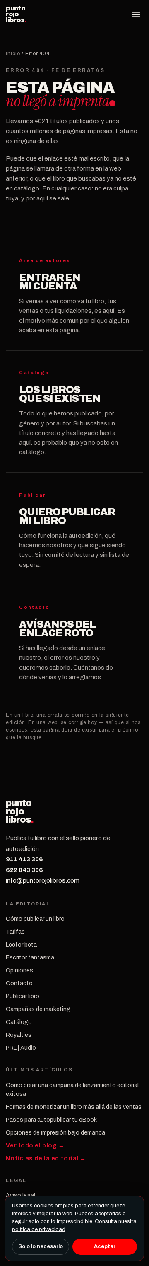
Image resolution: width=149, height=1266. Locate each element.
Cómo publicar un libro (35, 919)
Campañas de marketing (38, 1009)
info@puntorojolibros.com (42, 880)
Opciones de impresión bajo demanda (55, 1133)
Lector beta (21, 945)
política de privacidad (38, 1229)
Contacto (19, 983)
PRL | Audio (21, 1048)
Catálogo (19, 1022)
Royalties (18, 1035)
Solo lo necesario (40, 1246)
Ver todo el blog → (35, 1145)
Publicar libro (22, 996)
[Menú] (136, 14)
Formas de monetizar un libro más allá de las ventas (74, 1107)
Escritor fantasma (30, 957)
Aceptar (104, 1246)
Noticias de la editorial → (46, 1158)
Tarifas (15, 932)
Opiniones (19, 970)
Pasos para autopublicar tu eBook (51, 1120)
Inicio (13, 54)
